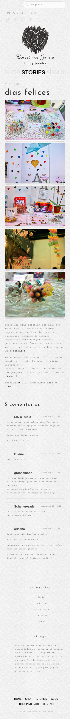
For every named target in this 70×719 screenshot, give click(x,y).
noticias (41, 603)
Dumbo (9, 376)
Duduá (19, 454)
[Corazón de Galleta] (35, 43)
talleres (41, 615)
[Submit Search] (26, 4)
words (41, 621)
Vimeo (8, 386)
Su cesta (24, 13)
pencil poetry (42, 609)
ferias (42, 597)
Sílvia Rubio (22, 416)
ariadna (19, 529)
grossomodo (23, 473)
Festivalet (17, 350)
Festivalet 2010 (16, 382)
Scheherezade (24, 506)
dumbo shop (45, 382)
